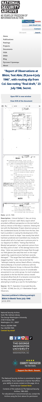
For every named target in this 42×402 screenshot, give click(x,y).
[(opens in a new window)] (11, 339)
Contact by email (8, 330)
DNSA (5, 56)
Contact (37, 29)
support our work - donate (29, 370)
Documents (7, 49)
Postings (6, 43)
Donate (38, 21)
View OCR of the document (21, 101)
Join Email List (35, 25)
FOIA (5, 52)
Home (5, 36)
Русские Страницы (11, 62)
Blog (5, 59)
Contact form (26, 385)
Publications (8, 39)
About (5, 65)
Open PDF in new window (20, 96)
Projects (6, 46)
